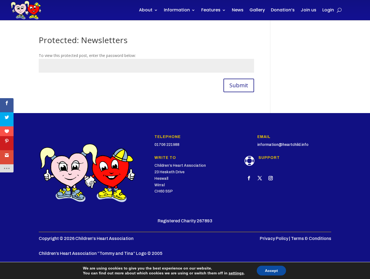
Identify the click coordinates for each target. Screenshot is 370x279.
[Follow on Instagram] (270, 178)
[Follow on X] (259, 178)
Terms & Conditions (311, 238)
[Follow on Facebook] (249, 178)
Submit (238, 85)
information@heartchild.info (283, 145)
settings (236, 273)
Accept (271, 270)
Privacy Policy (274, 238)
